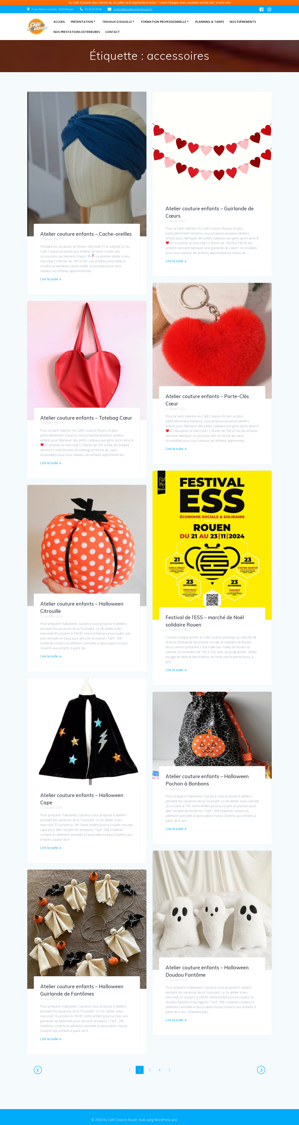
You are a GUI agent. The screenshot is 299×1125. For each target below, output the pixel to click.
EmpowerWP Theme (192, 1119)
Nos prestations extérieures (76, 32)
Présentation (82, 22)
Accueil (59, 22)
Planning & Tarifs (209, 22)
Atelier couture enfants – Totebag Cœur (86, 418)
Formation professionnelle (163, 22)
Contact (112, 32)
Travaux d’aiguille (117, 22)
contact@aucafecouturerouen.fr (132, 9)
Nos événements (243, 22)
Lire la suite (49, 279)
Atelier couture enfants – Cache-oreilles (86, 234)
